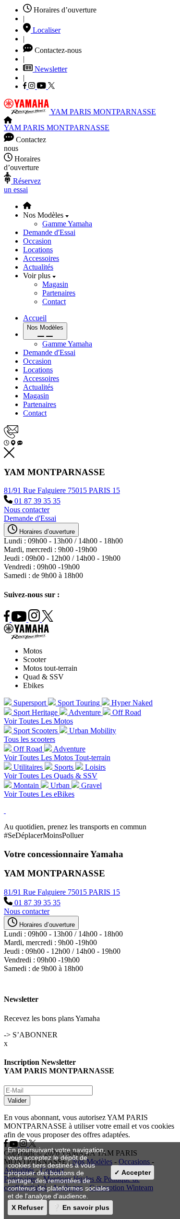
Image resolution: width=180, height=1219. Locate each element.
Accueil (35, 318)
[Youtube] (42, 86)
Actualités (38, 267)
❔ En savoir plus (80, 1207)
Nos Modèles (45, 327)
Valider (17, 1100)
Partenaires (58, 293)
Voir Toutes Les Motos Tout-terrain (57, 757)
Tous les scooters (29, 739)
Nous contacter (26, 509)
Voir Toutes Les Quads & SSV (50, 776)
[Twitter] (51, 86)
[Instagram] (32, 86)
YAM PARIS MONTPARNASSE (103, 112)
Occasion (37, 241)
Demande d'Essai (49, 232)
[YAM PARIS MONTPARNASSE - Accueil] (8, 121)
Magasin (55, 284)
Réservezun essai (22, 185)
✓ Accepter (132, 1172)
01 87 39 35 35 (36, 501)
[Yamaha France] (27, 112)
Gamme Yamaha (67, 224)
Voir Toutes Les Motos (38, 721)
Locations (38, 250)
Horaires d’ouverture (46, 531)
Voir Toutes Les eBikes (39, 794)
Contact (54, 301)
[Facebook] (25, 86)
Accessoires (41, 258)
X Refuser (27, 1207)
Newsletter (50, 69)
